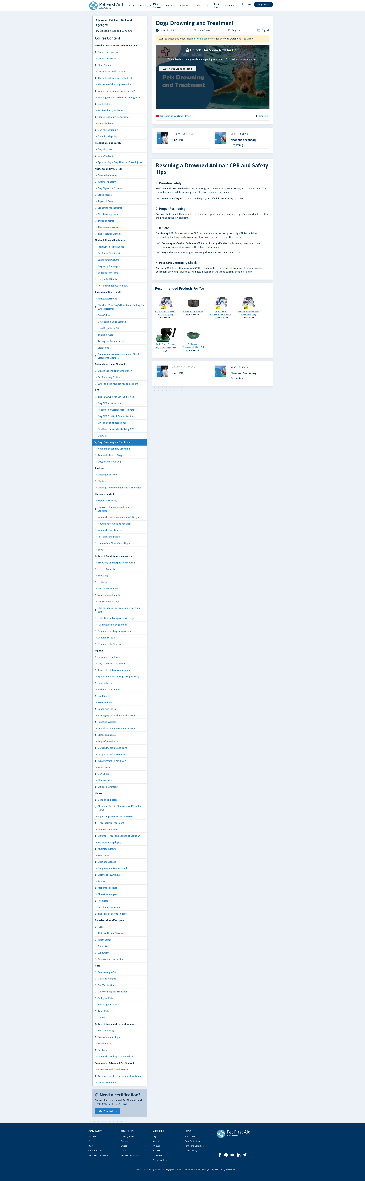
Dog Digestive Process (110, 188)
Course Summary (107, 1082)
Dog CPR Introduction (109, 403)
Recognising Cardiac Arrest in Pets (116, 409)
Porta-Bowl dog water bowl (113, 285)
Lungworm (103, 952)
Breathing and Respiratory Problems (117, 562)
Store (123, 1150)
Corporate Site (95, 1150)
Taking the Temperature (111, 341)
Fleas (100, 926)
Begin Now (263, 4)
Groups (123, 1146)
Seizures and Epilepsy (109, 842)
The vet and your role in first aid (115, 78)
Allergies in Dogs (107, 848)
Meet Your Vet (105, 65)
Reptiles (102, 1050)
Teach (196, 5)
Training (144, 5)
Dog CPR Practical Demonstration (116, 416)
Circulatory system (108, 214)
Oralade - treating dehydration (114, 631)
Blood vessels (105, 194)
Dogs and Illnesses (107, 799)
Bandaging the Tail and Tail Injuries (116, 715)
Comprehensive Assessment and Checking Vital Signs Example (120, 356)
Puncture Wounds (107, 721)
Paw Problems (105, 683)
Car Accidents (105, 104)
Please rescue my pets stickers (114, 117)
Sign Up (156, 1141)
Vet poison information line (112, 754)
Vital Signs (103, 347)
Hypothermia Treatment (111, 822)
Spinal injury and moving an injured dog (118, 676)
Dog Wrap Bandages (108, 266)
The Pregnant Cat (107, 1004)
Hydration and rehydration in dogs (116, 618)
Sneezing (103, 575)
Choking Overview (107, 474)
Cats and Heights (107, 978)
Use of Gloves (105, 155)
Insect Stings (104, 939)
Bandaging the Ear (107, 709)
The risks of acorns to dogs (112, 913)
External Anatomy (107, 175)
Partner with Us (160, 1160)
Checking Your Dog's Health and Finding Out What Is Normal (121, 307)
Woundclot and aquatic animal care (116, 1056)
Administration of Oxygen (111, 455)
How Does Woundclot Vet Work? (115, 523)
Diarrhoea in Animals (109, 874)
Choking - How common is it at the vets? (119, 487)
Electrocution (105, 780)
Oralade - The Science (110, 644)
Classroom (229, 5)
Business (170, 5)
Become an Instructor (98, 1155)
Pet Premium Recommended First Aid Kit (193, 347)
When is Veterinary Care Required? (116, 91)
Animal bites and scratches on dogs (116, 728)
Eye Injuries (104, 696)
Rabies (101, 881)
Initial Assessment (107, 298)
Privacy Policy (191, 1136)
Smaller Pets (104, 1043)
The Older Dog (106, 1030)
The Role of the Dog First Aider (114, 84)
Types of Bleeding (107, 500)
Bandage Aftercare (108, 272)
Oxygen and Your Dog (109, 461)
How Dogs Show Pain (109, 328)
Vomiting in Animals (108, 829)
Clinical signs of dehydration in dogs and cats (119, 610)
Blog (90, 1146)
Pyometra (103, 900)
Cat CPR (102, 435)
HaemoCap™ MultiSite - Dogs (114, 543)
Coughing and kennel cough (112, 868)
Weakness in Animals (109, 595)
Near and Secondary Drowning (114, 448)
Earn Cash (216, 6)
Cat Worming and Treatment (113, 991)
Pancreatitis (104, 855)
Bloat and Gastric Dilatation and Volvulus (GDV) (119, 808)
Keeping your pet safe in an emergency (119, 97)
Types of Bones (106, 201)
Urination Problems (108, 588)
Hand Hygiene (105, 123)
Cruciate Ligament (108, 786)
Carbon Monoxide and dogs (112, 747)
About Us (92, 1136)
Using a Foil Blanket (108, 279)
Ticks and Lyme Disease (110, 933)
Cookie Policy (191, 1150)
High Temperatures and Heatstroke (117, 816)
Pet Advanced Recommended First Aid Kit (220, 314)
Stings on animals (107, 734)
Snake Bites (104, 767)
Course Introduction (108, 52)
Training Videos (127, 1136)
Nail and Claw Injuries (109, 689)
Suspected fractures (108, 657)
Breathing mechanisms (110, 207)
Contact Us (158, 1155)
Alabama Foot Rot (107, 887)
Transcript (264, 116)
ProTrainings (164, 1169)
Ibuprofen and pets (108, 741)
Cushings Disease (107, 861)
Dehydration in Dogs (108, 601)
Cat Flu (101, 1017)
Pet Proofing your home (110, 110)
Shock (101, 549)
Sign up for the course (199, 38)
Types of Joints (106, 220)
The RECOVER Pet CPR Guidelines (116, 396)
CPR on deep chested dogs (112, 422)
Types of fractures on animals (114, 670)
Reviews (156, 1150)
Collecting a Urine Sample (112, 321)
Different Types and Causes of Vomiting (119, 835)
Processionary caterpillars (111, 959)
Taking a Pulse (105, 334)
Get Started (106, 1111)
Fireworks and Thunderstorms (113, 1069)
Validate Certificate (129, 1155)
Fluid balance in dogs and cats (113, 624)
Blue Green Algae (107, 894)
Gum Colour (104, 315)
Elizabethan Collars (108, 259)
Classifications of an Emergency (115, 370)
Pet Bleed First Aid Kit (109, 253)
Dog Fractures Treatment (111, 663)
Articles (156, 1146)
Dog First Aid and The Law (111, 71)
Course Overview (107, 58)
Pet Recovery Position (109, 377)
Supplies (184, 5)
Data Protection (192, 1141)
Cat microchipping (107, 136)
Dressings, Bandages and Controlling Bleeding (117, 509)
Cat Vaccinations (106, 985)
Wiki (206, 5)
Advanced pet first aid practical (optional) (120, 1076)
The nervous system (108, 227)
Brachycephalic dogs (109, 1037)
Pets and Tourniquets (109, 536)
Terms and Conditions (194, 1146)
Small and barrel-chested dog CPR (116, 429)
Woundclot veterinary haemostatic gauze (120, 517)
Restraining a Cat (107, 972)
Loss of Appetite (107, 569)
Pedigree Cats (105, 998)
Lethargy (102, 582)
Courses (124, 1141)
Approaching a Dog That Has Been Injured (120, 162)
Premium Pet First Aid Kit (111, 246)
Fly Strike (103, 946)
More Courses (157, 6)
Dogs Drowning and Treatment (114, 442)
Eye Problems (105, 702)
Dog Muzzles (105, 149)
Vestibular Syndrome (109, 907)
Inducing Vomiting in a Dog (112, 760)
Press (90, 1141)
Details (131, 5)
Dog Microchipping (108, 129)
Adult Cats (103, 1011)
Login (155, 1136)
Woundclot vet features (110, 530)
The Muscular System (109, 233)
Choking (102, 481)
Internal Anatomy (107, 181)
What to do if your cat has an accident (118, 383)
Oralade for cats (106, 637)
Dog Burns (103, 773)
